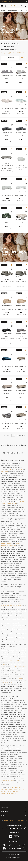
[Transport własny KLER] (16, 836)
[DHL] (10, 836)
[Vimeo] (21, 828)
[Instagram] (6, 828)
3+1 (11, 666)
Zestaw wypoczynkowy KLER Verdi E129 (7, 165)
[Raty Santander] (16, 845)
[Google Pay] (13, 848)
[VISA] (23, 845)
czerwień (5, 682)
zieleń (12, 682)
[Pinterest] (18, 828)
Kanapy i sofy (6, 53)
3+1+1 (17, 661)
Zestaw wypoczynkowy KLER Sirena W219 (7, 224)
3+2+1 (3, 665)
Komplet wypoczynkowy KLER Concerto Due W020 (7, 309)
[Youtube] (14, 828)
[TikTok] (10, 828)
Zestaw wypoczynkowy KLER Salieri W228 (7, 195)
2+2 (16, 666)
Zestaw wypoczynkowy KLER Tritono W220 (7, 281)
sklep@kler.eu (22, 820)
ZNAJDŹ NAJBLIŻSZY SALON (8, 1)
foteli (21, 469)
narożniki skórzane (6, 789)
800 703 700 (8, 820)
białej (20, 678)
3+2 (13, 666)
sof (10, 469)
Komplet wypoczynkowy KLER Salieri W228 (21, 167)
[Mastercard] (4, 848)
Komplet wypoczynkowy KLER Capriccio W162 (7, 395)
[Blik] (4, 845)
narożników (4, 471)
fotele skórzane (17, 789)
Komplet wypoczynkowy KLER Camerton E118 (7, 423)
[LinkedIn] (25, 828)
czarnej (3, 680)
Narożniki (17, 53)
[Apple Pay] (9, 848)
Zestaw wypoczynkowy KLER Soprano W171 (7, 108)
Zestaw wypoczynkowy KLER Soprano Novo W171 (7, 80)
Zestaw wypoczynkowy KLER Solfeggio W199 (7, 137)
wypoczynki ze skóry (7, 543)
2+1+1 (11, 661)
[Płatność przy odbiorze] (23, 848)
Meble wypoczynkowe (7, 780)
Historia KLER (11, 791)
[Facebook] (3, 828)
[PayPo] (19, 848)
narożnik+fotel (22, 666)
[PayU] (9, 845)
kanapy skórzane (16, 787)
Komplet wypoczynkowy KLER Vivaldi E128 (21, 366)
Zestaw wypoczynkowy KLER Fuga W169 (7, 338)
